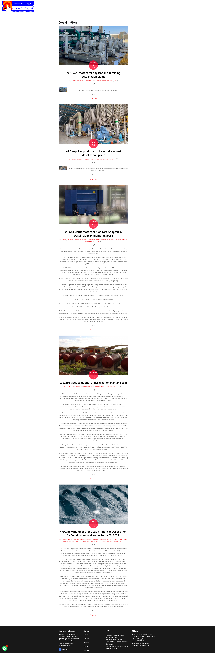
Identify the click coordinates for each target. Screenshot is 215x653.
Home (147, 6)
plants (104, 80)
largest (87, 159)
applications (80, 80)
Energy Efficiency (101, 239)
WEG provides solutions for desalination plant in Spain (93, 382)
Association (95, 539)
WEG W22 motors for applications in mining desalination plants (93, 74)
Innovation (110, 539)
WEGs (94, 241)
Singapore (118, 239)
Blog (73, 80)
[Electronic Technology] (18, 11)
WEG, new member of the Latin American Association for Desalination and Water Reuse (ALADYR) (93, 533)
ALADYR (70, 539)
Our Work (178, 6)
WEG (111, 80)
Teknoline (156, 6)
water (84, 541)
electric (84, 239)
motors (99, 80)
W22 (108, 80)
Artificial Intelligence (85, 539)
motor (108, 239)
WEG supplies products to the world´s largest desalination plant (93, 153)
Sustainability (88, 241)
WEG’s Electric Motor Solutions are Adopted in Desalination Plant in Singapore (93, 233)
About (198, 6)
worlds (111, 159)
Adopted (70, 239)
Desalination (88, 80)
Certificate (189, 6)
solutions (124, 239)
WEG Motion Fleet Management (109, 541)
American (76, 539)
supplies (102, 159)
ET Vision (167, 6)
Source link (93, 98)
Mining (94, 80)
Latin (115, 539)
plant (91, 159)
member (120, 539)
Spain (102, 386)
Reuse (125, 539)
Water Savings (91, 541)
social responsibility (68, 541)
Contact (206, 6)
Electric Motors (91, 239)
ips (69, 80)
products (96, 159)
